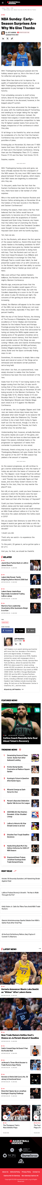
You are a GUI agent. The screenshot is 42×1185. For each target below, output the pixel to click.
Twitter (21, 630)
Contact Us (36, 1172)
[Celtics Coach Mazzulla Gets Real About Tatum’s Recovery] (21, 724)
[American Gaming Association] (25, 1150)
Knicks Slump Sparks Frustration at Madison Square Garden (18, 769)
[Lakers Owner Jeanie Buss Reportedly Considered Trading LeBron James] (35, 593)
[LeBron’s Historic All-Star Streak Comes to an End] (35, 826)
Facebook (8, 630)
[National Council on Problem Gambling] (9, 1156)
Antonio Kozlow (5, 567)
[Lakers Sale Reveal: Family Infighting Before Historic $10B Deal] (35, 579)
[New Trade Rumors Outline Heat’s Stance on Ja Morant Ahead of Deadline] (21, 1014)
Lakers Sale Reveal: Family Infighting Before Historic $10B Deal (14, 578)
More (32, 630)
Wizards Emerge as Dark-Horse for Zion (16, 790)
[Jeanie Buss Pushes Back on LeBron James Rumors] (35, 565)
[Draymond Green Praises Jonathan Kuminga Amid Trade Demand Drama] (35, 860)
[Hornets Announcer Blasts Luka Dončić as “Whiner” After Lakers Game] (21, 968)
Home (3, 8)
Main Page (5, 622)
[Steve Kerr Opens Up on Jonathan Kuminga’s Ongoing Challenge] (35, 1093)
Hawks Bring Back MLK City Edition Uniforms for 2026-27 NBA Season (18, 848)
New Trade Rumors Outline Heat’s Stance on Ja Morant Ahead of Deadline (20, 1036)
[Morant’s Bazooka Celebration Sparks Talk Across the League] (35, 803)
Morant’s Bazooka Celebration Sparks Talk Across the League (18, 802)
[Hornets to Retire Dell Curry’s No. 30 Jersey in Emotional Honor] (35, 1079)
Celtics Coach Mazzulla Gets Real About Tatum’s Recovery (20, 739)
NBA (12, 8)
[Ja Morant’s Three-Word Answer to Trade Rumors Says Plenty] (35, 1065)
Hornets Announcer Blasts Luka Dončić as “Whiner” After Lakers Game (20, 990)
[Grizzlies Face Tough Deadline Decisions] (35, 837)
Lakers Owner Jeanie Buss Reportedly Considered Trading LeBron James (13, 593)
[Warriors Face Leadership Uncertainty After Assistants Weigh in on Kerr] (35, 608)
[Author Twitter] (7, 38)
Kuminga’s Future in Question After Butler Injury (18, 779)
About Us (5, 1172)
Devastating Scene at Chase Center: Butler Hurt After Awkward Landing (17, 757)
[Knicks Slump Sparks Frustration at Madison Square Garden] (35, 769)
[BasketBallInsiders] (13, 2)
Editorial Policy (15, 1172)
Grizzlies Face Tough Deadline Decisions (18, 836)
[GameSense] (30, 1156)
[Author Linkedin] (3, 38)
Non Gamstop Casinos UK (30, 1176)
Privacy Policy (26, 1172)
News (7, 8)
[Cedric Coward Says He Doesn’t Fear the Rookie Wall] (35, 1050)
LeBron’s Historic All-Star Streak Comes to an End (16, 824)
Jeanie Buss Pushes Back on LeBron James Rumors (14, 564)
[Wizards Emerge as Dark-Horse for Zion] (35, 792)
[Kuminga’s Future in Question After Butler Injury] (35, 781)
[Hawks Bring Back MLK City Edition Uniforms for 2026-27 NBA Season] (35, 848)
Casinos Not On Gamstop (12, 1176)
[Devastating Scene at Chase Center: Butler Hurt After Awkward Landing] (35, 758)
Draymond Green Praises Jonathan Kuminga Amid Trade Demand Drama (16, 859)
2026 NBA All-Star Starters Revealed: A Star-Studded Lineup (17, 814)
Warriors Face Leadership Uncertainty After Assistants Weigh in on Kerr (14, 608)
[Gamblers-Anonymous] (21, 1161)
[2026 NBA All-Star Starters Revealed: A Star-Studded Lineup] (35, 814)
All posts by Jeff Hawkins (12, 689)
